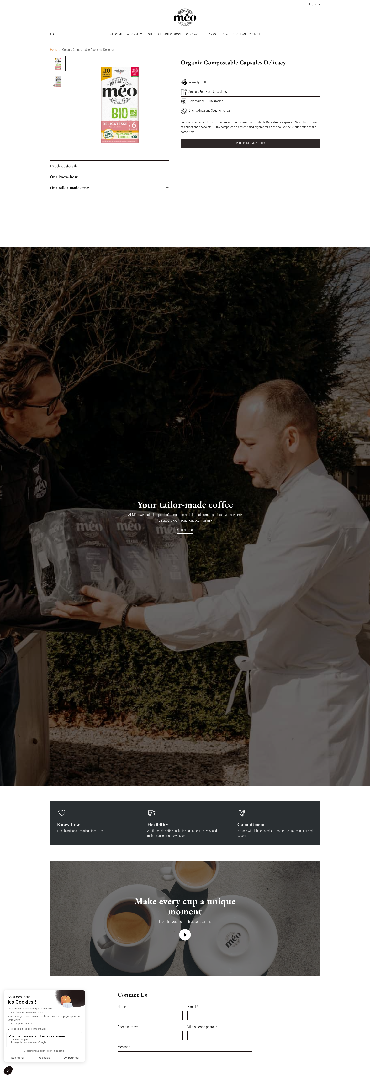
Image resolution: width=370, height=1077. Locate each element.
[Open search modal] (52, 34)
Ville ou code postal (202, 1027)
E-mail (192, 1006)
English (313, 4)
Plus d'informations (250, 143)
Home (54, 50)
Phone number (128, 1027)
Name (122, 1006)
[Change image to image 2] (58, 81)
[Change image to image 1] (58, 63)
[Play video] (185, 935)
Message (124, 1047)
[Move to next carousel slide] (316, 226)
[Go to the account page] (310, 34)
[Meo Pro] (185, 17)
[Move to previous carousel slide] (307, 226)
